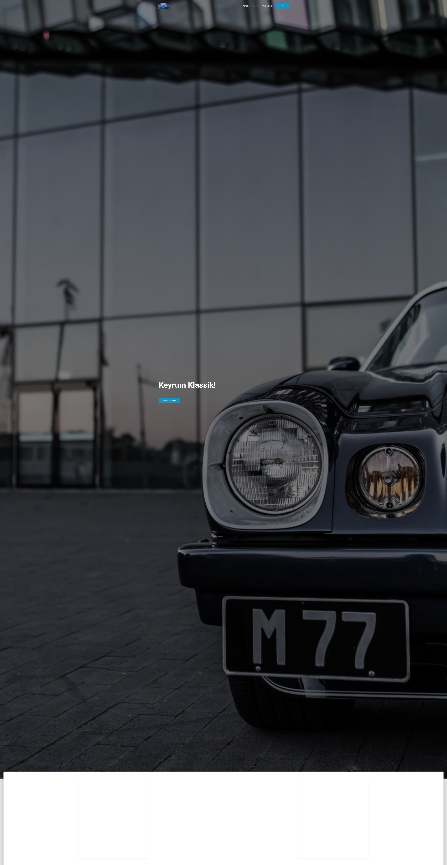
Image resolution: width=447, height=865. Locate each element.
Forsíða (246, 6)
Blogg (255, 6)
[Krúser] (163, 6)
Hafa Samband (266, 6)
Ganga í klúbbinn (169, 400)
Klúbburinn (282, 6)
